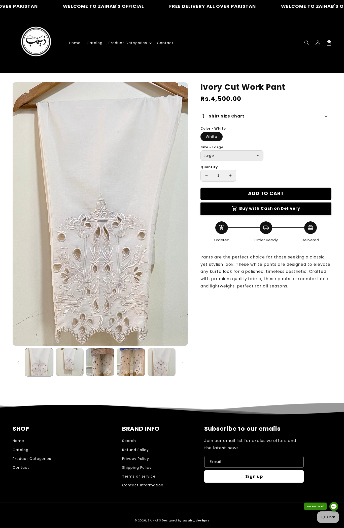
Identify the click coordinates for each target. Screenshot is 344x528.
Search (129, 440)
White (211, 136)
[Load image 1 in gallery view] (39, 362)
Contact (21, 467)
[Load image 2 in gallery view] (70, 362)
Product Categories (32, 458)
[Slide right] (182, 362)
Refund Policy (135, 449)
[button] (306, 42)
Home (18, 440)
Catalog (20, 449)
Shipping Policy (137, 467)
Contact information (142, 485)
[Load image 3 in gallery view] (100, 362)
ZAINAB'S (155, 520)
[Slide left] (18, 362)
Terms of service (139, 476)
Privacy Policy (135, 458)
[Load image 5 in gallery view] (162, 362)
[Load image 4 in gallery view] (131, 362)
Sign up (254, 476)
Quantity (209, 167)
